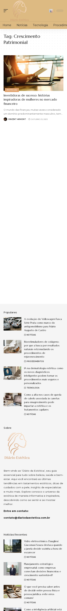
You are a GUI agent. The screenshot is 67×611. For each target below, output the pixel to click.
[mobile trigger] (7, 10)
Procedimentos (35, 361)
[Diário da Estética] (19, 10)
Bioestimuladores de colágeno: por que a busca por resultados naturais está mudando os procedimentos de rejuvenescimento (41, 349)
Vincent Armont (17, 119)
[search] (50, 10)
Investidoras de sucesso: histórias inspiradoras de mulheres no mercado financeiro (30, 99)
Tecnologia (33, 388)
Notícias (12, 90)
